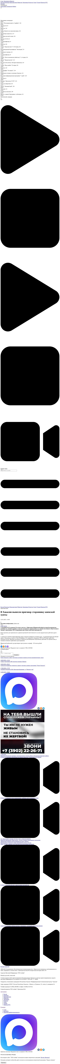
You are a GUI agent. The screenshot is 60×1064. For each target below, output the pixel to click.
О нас (2, 1)
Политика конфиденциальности (12, 1012)
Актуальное (4, 991)
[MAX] (7, 646)
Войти (14, 6)
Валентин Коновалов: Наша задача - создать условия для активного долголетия (20, 840)
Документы (7, 1)
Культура (31, 2)
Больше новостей (5, 966)
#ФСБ (5, 626)
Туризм (38, 2)
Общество (19, 2)
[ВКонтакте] (1, 646)
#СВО (2, 626)
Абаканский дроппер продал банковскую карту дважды (14, 841)
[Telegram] (5, 646)
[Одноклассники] (3, 646)
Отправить (16, 654)
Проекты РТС (44, 2)
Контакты (6, 1011)
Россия (2, 2)
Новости (12, 1)
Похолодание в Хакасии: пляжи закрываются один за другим (16, 842)
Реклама (3, 3)
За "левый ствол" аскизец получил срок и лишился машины (16, 838)
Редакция (3, 1007)
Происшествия (13, 2)
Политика (6, 2)
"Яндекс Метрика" (45, 1057)
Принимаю (3, 1062)
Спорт (34, 2)
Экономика (25, 2)
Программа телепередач (7, 6)
